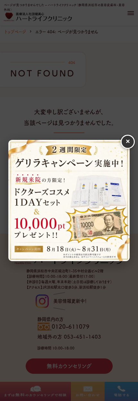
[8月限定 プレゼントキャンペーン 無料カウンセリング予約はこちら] (69, 200)
